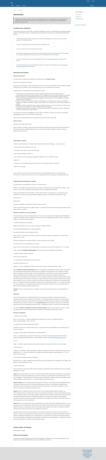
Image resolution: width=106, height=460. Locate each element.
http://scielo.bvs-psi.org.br (59, 337)
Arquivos (18, 5)
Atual (12, 5)
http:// (53, 144)
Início (14, 10)
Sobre (24, 5)
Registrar (17, 22)
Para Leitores (78, 14)
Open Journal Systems (80, 25)
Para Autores (78, 16)
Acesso (93, 1)
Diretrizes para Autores (53, 59)
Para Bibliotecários (79, 18)
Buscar (92, 5)
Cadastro (88, 1)
